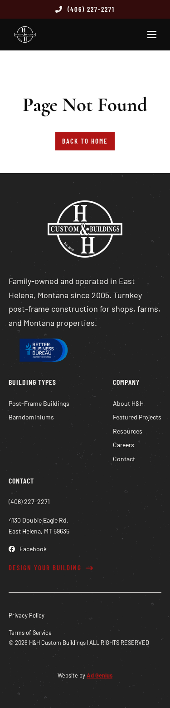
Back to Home (85, 141)
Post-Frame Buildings (39, 403)
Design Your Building (45, 567)
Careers (123, 445)
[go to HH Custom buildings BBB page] (43, 352)
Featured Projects (137, 417)
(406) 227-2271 (91, 9)
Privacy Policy (26, 615)
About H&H (128, 403)
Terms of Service (30, 632)
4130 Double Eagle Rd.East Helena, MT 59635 (39, 525)
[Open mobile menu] (151, 34)
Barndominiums (31, 417)
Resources (127, 431)
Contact (124, 459)
